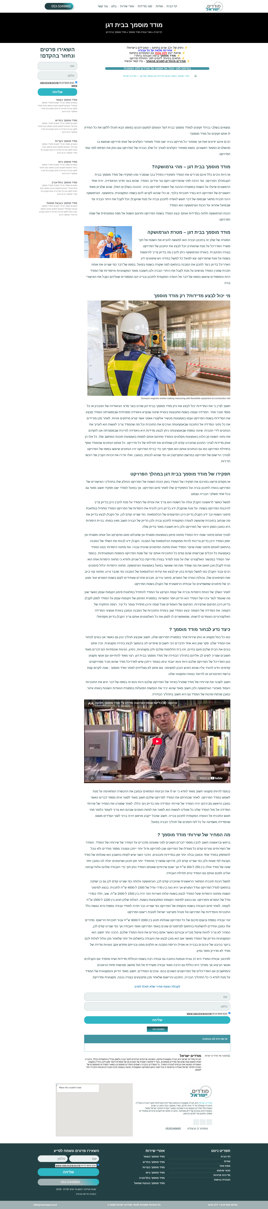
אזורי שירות (127, 6)
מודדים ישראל (205, 1103)
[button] (88, 1039)
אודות (159, 6)
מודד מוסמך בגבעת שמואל (62, 203)
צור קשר (103, 6)
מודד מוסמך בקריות (66, 141)
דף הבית (172, 6)
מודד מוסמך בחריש (66, 120)
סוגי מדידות (145, 6)
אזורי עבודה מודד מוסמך (140, 32)
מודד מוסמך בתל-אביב (64, 182)
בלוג (114, 6)
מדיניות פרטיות (205, 1014)
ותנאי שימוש (192, 1014)
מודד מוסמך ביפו (67, 161)
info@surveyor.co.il (45, 1204)
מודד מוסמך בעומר (66, 99)
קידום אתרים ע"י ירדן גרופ (222, 1204)
